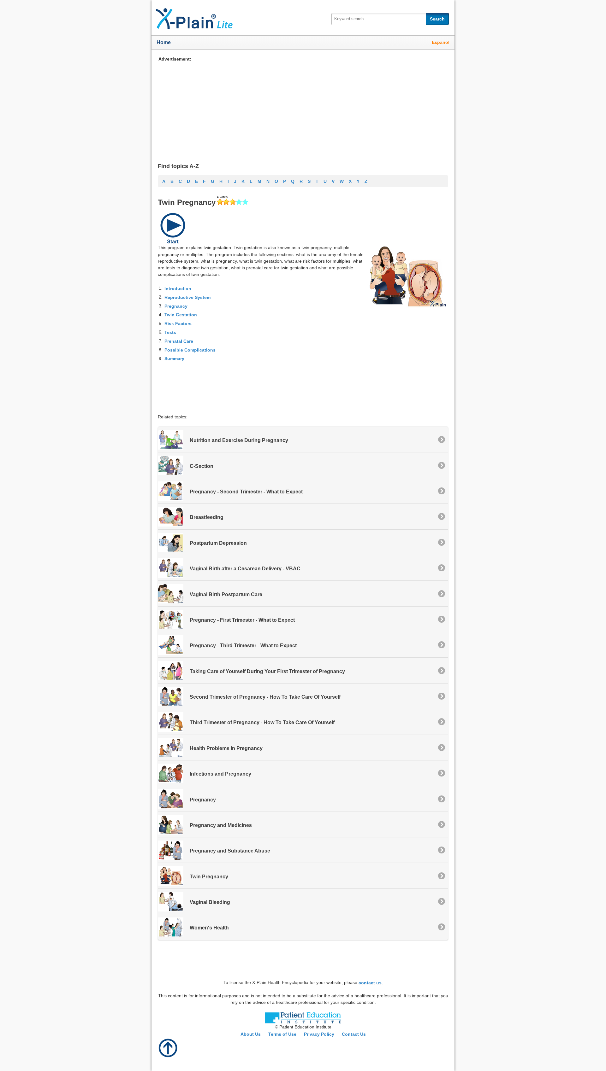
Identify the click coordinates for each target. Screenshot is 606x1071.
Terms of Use (282, 1034)
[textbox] (385, 19)
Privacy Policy (319, 1034)
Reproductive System (187, 297)
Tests (170, 332)
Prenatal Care (178, 341)
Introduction (177, 288)
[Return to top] (168, 1047)
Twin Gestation (180, 314)
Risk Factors (178, 323)
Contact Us (354, 1034)
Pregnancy (175, 305)
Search (437, 18)
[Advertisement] (303, 106)
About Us (251, 1034)
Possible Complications (190, 349)
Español (440, 42)
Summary (174, 358)
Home (164, 42)
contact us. (371, 982)
